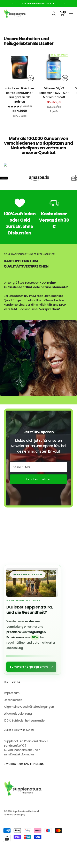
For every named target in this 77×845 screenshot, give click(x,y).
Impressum (12, 693)
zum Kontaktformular (19, 754)
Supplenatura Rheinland (26, 811)
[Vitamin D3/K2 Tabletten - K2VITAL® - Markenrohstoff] (54, 67)
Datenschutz (13, 700)
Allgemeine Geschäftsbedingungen (29, 707)
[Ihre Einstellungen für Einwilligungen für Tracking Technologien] (6, 838)
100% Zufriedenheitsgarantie (24, 720)
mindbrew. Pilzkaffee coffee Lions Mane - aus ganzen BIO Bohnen (19, 95)
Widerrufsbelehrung (18, 714)
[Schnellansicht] (31, 78)
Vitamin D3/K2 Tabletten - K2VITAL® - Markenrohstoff (53, 92)
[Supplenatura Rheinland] (15, 13)
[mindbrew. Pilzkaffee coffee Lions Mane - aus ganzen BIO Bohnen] (20, 67)
